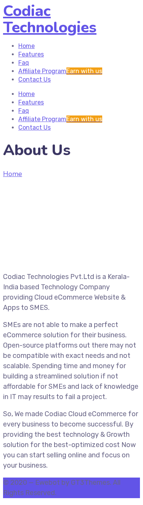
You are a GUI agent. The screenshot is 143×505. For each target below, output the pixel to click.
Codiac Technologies (49, 19)
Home (12, 173)
